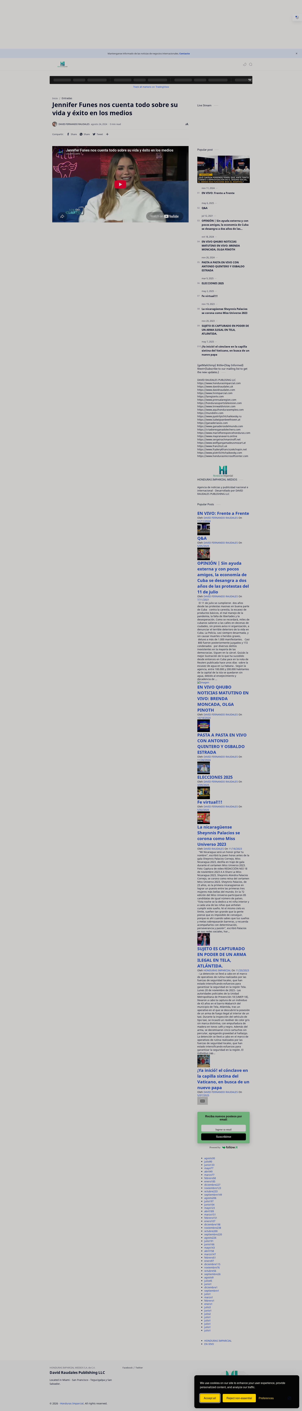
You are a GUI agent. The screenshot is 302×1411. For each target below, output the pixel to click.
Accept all (210, 1398)
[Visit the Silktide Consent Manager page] (289, 1398)
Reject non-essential (239, 1398)
